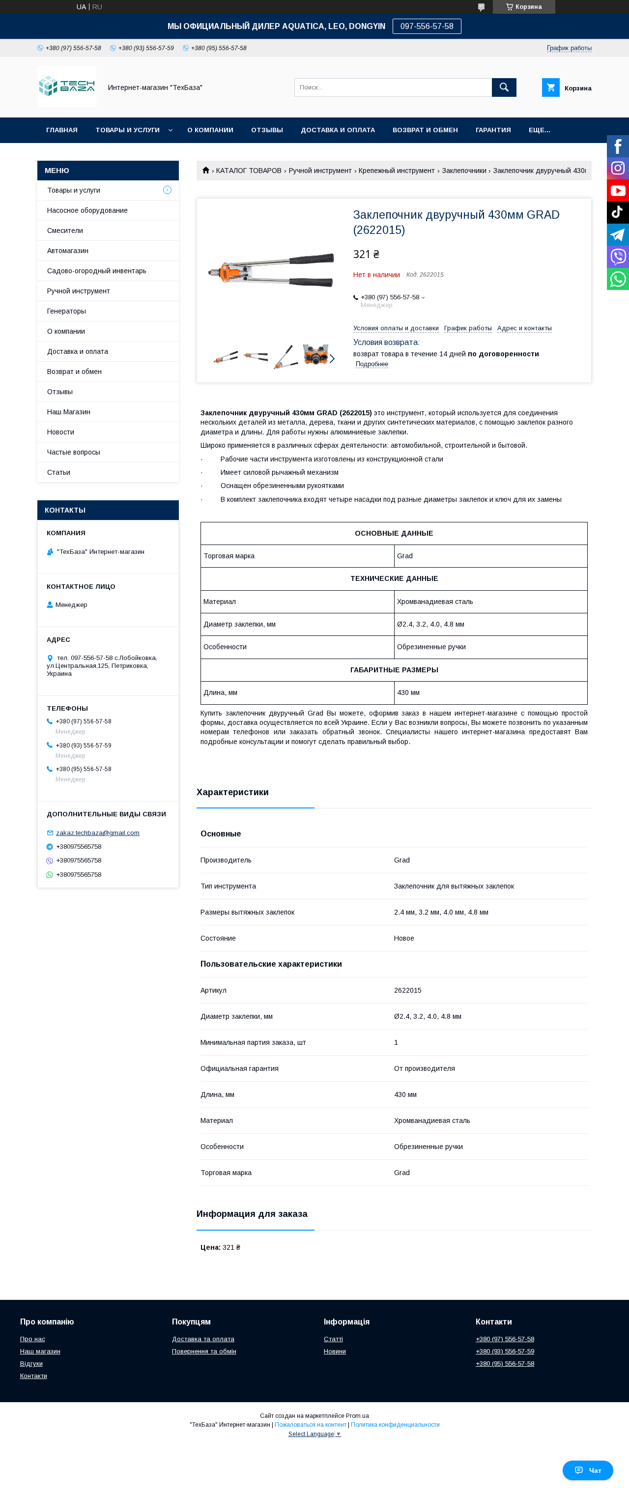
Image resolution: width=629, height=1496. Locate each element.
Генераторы (66, 311)
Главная (62, 130)
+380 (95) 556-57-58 (505, 1363)
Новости (60, 432)
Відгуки (31, 1363)
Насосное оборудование (87, 210)
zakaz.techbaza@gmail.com (98, 832)
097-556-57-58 (427, 26)
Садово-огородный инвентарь (96, 271)
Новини (335, 1351)
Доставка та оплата (203, 1339)
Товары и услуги (127, 130)
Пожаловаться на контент (310, 1424)
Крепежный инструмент (397, 170)
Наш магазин (40, 1351)
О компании (210, 130)
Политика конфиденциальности (395, 1424)
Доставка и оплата (338, 130)
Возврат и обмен (425, 130)
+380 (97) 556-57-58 (505, 1339)
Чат (595, 1470)
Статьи (58, 472)
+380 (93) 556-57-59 (505, 1351)
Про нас (32, 1339)
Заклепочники (464, 170)
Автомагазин (67, 251)
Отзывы (267, 130)
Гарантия (493, 130)
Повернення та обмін (204, 1351)
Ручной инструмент (320, 170)
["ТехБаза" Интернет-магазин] (66, 105)
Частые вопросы (73, 452)
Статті (333, 1339)
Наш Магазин (68, 412)
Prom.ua (357, 1415)
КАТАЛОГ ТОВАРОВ (249, 170)
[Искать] (504, 87)
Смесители (65, 230)
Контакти (33, 1376)
